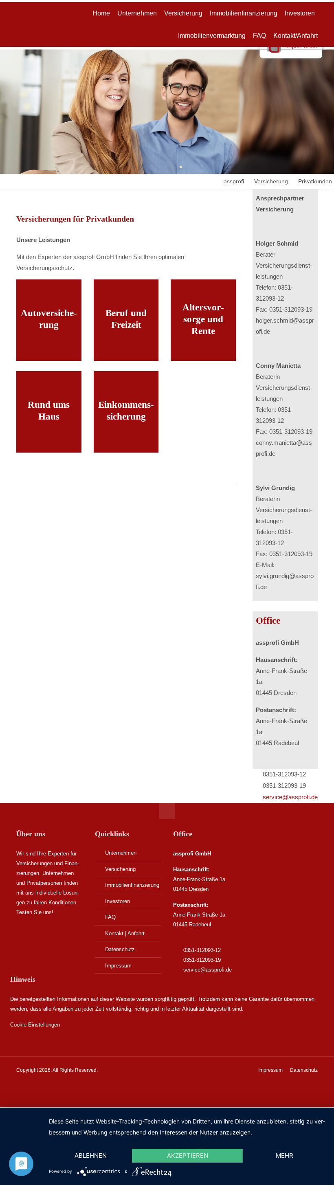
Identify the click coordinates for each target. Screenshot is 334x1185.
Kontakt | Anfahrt (125, 933)
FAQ (110, 917)
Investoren (117, 901)
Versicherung (120, 869)
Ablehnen (91, 1155)
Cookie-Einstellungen (35, 1025)
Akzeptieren (187, 1155)
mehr (284, 1155)
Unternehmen (120, 853)
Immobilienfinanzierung (132, 885)
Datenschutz (120, 949)
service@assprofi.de (290, 797)
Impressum (118, 966)
